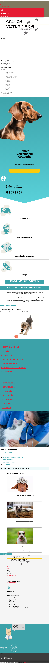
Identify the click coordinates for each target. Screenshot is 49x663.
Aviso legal (5, 657)
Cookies (16, 662)
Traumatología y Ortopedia (12, 44)
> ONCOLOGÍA (7, 391)
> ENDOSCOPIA (6, 355)
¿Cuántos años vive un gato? (24, 521)
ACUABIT (26, 662)
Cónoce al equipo (8, 305)
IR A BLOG (6, 554)
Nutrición (7, 59)
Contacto (5, 64)
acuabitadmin (6, 660)
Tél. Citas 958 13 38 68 (4, 6)
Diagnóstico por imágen (11, 45)
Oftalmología (8, 50)
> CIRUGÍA (5, 351)
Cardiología (8, 48)
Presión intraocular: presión (24, 547)
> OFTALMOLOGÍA (8, 383)
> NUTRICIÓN (6, 407)
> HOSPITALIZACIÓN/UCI (10, 347)
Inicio (4, 37)
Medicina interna (9, 47)
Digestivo (7, 57)
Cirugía (7, 41)
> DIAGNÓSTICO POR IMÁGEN (12, 359)
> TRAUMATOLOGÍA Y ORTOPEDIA (13, 367)
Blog (1, 4)
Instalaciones (6, 60)
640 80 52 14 (11, 583)
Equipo (1, 1)
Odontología (8, 56)
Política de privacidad (7, 658)
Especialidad (6, 38)
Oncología (7, 53)
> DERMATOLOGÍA (8, 387)
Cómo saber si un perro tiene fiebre (24, 495)
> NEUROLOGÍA (7, 395)
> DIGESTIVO (6, 403)
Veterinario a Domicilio (8, 62)
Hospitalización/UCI (10, 40)
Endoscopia (8, 42)
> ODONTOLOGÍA (8, 399)
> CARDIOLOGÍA (7, 372)
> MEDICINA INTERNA (9, 363)
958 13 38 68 (11, 575)
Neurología (8, 54)
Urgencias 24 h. (6, 63)
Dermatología (8, 51)
